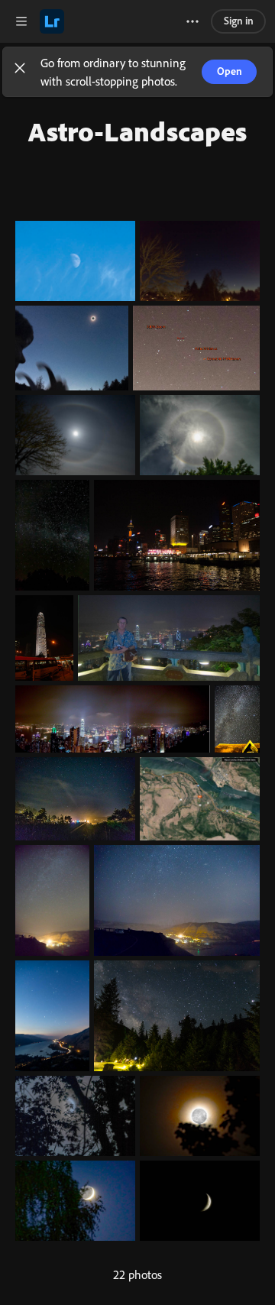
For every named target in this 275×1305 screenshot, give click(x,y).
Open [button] (229, 70)
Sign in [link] (239, 20)
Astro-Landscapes (137, 131)
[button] (20, 72)
